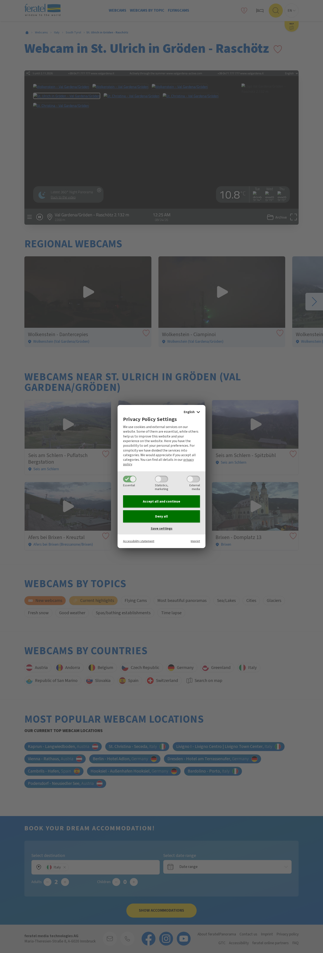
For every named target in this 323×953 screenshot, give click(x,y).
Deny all (161, 516)
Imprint (195, 541)
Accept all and (161, 501)
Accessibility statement (138, 541)
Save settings (161, 528)
